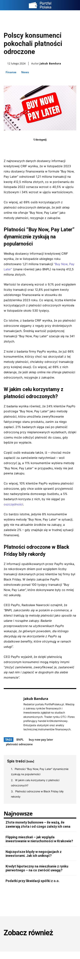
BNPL (20, 739)
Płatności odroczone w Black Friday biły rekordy (37, 794)
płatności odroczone (19, 744)
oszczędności (13, 504)
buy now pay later (41, 739)
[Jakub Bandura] (13, 713)
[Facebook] (27, 148)
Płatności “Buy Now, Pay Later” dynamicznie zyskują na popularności (39, 771)
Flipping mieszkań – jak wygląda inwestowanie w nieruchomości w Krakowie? (39, 839)
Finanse (11, 72)
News (25, 72)
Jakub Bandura (50, 63)
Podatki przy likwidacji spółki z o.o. (33, 881)
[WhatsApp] (53, 148)
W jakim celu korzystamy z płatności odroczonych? (35, 783)
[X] (35, 148)
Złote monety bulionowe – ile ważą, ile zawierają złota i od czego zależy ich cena (38, 824)
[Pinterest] (44, 148)
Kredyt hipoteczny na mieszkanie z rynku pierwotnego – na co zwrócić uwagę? (37, 868)
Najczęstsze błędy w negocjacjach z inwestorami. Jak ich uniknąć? (34, 854)
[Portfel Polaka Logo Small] (40, 5)
